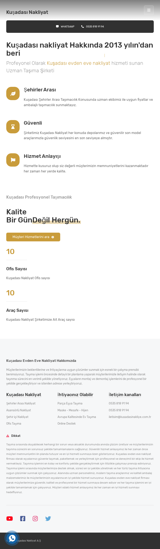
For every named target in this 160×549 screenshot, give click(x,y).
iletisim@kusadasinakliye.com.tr (130, 417)
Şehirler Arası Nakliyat (20, 403)
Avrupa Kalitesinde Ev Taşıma (77, 417)
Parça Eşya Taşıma (70, 403)
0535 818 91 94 (95, 26)
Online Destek (67, 423)
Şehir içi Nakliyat (17, 417)
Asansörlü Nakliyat (18, 410)
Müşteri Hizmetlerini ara (30, 237)
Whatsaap (67, 26)
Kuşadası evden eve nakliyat (79, 63)
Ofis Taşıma (13, 423)
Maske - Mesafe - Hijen (73, 410)
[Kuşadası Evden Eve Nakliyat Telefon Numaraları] (12, 538)
